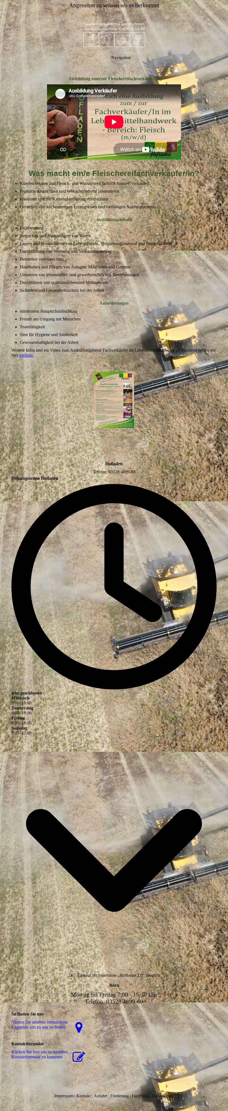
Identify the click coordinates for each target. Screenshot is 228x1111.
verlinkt (26, 355)
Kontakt (83, 1095)
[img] (114, 33)
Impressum (63, 1095)
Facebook (140, 1095)
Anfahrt (100, 1095)
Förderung (119, 1095)
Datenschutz (163, 1095)
